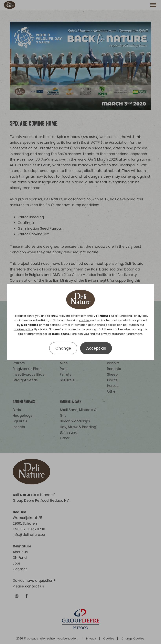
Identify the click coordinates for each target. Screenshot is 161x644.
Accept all (96, 348)
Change (63, 348)
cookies (84, 320)
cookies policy (23, 329)
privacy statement (114, 334)
